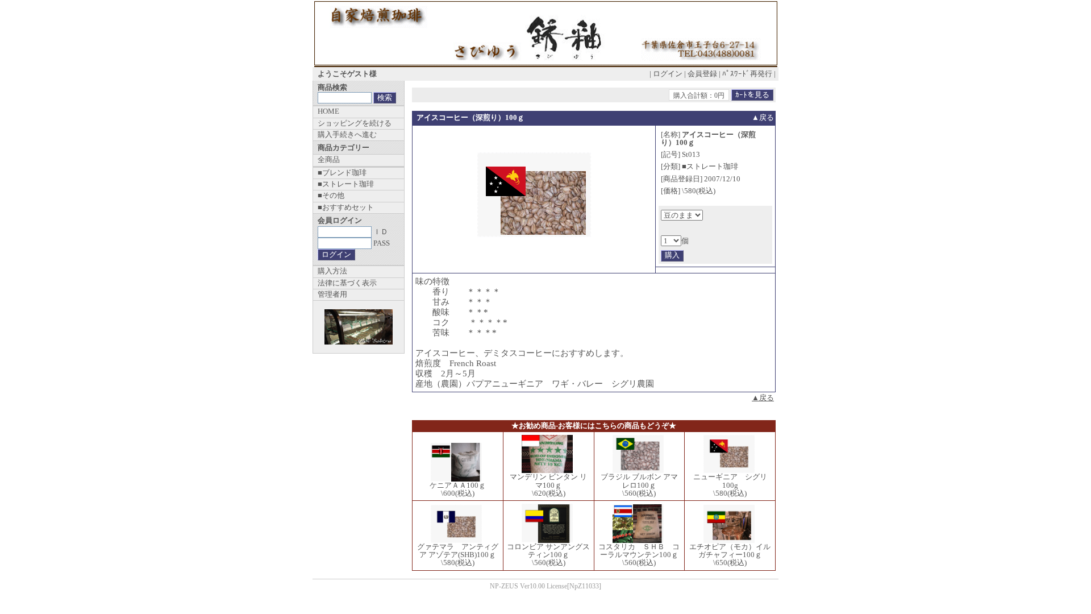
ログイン (667, 73)
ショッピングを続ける (355, 123)
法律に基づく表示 (347, 283)
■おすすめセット (346, 207)
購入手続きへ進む (347, 134)
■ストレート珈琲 (346, 184)
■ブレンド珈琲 (342, 172)
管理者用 (332, 294)
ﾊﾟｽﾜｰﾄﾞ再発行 (747, 73)
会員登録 (702, 73)
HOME (328, 111)
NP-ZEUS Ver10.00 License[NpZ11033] (545, 586)
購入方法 (332, 271)
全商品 (329, 159)
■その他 (331, 195)
